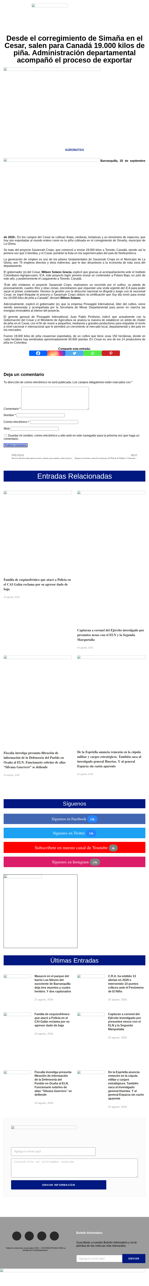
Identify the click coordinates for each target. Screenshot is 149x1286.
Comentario (12, 408)
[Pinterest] (111, 353)
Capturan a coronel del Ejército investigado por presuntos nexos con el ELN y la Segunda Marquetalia (110, 635)
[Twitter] (74, 353)
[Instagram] (56, 353)
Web (7, 428)
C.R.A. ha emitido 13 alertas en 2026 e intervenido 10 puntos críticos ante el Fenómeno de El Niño (126, 984)
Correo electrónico (16, 421)
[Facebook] (38, 353)
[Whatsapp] (93, 353)
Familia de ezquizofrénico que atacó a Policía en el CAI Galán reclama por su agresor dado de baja (37, 584)
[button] (5, 12)
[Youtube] (54, 1236)
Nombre (10, 415)
